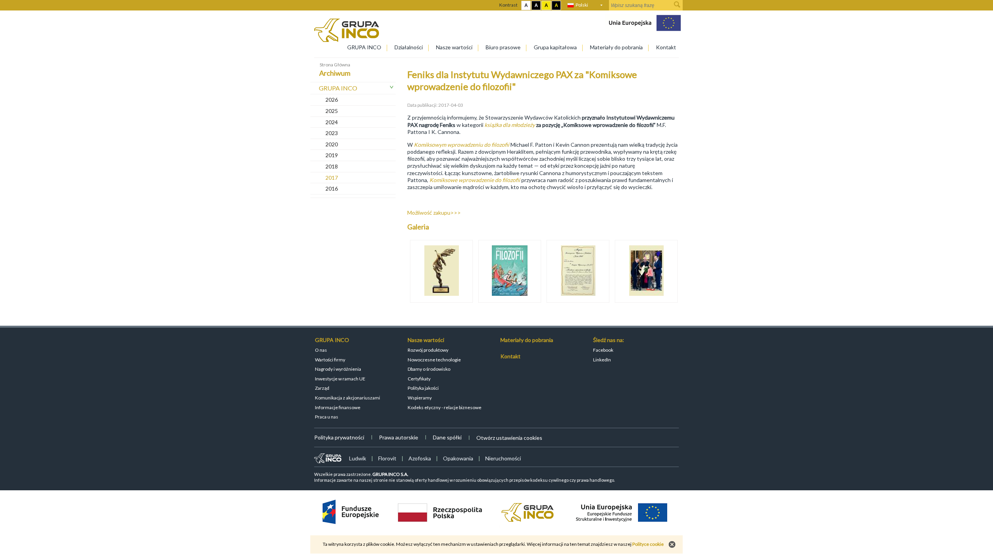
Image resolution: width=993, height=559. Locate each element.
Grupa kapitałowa (555, 47)
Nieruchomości (503, 458)
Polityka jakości (423, 388)
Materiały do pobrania (616, 47)
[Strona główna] (346, 39)
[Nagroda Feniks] (578, 271)
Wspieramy (420, 398)
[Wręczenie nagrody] (646, 271)
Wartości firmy (330, 360)
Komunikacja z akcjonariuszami (347, 398)
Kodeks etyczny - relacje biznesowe (444, 407)
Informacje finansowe (337, 407)
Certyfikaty (419, 379)
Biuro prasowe (503, 47)
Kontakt (666, 47)
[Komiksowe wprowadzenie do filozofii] (510, 271)
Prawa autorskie (398, 437)
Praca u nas (326, 417)
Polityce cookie (648, 544)
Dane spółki (447, 437)
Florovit (387, 458)
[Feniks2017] (441, 271)
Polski (582, 5)
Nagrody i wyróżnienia (338, 369)
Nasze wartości (454, 47)
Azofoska (419, 458)
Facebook (603, 350)
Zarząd (322, 388)
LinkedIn (602, 360)
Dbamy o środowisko (429, 369)
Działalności (408, 47)
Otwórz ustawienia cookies (509, 437)
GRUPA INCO (364, 47)
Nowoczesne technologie (434, 360)
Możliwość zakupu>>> (434, 212)
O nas (321, 350)
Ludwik (357, 458)
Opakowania (458, 458)
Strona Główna (335, 65)
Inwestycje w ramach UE (340, 379)
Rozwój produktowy (428, 350)
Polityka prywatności (339, 437)
